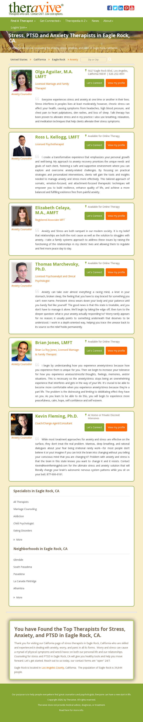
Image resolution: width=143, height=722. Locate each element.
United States (18, 59)
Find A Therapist (22, 21)
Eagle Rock (58, 59)
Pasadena (19, 574)
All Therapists (21, 502)
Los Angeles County (53, 667)
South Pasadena (22, 566)
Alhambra (18, 588)
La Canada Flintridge (24, 581)
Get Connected (49, 21)
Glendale (18, 559)
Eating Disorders (22, 530)
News (95, 21)
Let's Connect (94, 83)
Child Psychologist (23, 523)
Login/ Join (18, 27)
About (107, 21)
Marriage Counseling (25, 509)
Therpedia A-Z (75, 21)
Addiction (18, 516)
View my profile (116, 83)
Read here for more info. (71, 710)
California (40, 59)
